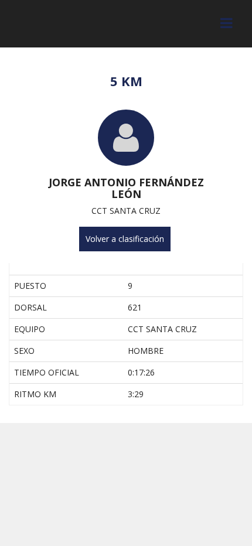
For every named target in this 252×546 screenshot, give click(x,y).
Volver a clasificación (125, 238)
